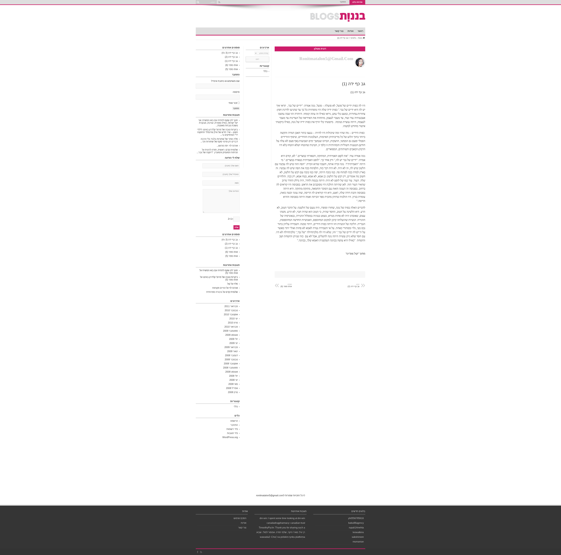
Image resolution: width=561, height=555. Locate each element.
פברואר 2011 (231, 306)
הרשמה (234, 421)
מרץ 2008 (233, 392)
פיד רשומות (232, 429)
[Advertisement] (257, 122)
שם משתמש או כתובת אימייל (225, 81)
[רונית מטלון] (337, 20)
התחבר (343, 2)
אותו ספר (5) (231, 69)
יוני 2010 (233, 318)
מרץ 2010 (233, 322)
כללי (265, 71)
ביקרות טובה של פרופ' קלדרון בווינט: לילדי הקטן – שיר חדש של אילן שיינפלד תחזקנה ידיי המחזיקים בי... (217, 132)
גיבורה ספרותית (214, 292)
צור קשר (339, 31)
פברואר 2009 (231, 347)
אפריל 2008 (232, 388)
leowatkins (358, 532)
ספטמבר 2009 (230, 331)
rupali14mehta (356, 527)
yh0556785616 (356, 518)
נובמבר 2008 (231, 359)
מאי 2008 (233, 384)
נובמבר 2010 (231, 310)
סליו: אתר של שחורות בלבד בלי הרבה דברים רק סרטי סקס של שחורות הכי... (219, 140)
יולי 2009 (233, 339)
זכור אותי (232, 103)
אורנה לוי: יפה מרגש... (227, 145)
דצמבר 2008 (231, 355)
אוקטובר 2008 (231, 363)
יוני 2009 (233, 343)
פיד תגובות (232, 433)
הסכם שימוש (240, 518)
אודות (351, 31)
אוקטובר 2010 (231, 314)
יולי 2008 (233, 376)
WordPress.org (230, 437)
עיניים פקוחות (219, 288)
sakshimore (358, 537)
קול (228, 284)
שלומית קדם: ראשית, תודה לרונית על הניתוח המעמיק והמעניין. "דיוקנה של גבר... (217, 151)
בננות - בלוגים (356, 38)
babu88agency (356, 523)
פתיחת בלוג (357, 2)
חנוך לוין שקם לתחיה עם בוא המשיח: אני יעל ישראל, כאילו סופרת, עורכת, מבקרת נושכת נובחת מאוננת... (218, 123)
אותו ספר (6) (286, 285)
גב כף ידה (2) (231, 57)
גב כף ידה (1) (231, 61)
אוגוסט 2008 (231, 372)
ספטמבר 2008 (230, 367)
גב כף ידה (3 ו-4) (230, 53)
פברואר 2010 (231, 327)
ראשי (360, 31)
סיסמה (236, 92)
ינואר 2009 (232, 351)
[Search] (198, 2)
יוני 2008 (233, 380)
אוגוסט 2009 (231, 335)
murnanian (358, 541)
